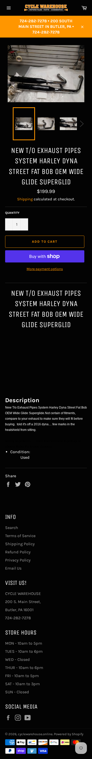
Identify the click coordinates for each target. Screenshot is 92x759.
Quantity (12, 213)
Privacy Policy (18, 560)
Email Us (13, 568)
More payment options (45, 269)
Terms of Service (20, 535)
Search (11, 527)
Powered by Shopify (68, 734)
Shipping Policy (20, 543)
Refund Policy (18, 552)
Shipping (25, 199)
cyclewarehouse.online (35, 734)
